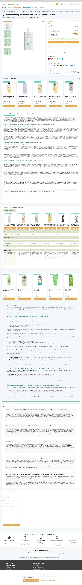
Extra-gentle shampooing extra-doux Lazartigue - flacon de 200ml (9, 97)
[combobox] (37, 4)
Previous (77, 78)
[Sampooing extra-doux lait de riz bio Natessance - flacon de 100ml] (23, 218)
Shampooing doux (45, 11)
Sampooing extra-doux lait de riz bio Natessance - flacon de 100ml (40, 97)
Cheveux (31, 11)
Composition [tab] (31, 114)
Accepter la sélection (31, 580)
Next (79, 78)
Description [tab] (9, 114)
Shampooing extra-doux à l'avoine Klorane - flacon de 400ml (23, 290)
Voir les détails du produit (34, 17)
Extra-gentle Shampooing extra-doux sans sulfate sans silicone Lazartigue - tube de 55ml (55, 97)
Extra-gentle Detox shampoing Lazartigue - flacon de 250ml (63, 225)
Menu (5, 7)
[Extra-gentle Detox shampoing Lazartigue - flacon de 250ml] (63, 218)
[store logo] (8, 4)
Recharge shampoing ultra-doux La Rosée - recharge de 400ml (24, 97)
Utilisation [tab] (20, 114)
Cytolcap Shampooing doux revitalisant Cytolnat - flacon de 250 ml (9, 225)
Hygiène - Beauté (23, 11)
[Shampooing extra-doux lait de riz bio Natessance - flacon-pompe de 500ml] (36, 218)
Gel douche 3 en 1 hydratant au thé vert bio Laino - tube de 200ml (55, 290)
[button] (43, 21)
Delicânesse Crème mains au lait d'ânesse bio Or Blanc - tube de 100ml (70, 97)
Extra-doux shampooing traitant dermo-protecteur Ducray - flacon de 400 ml (9, 290)
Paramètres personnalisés (49, 580)
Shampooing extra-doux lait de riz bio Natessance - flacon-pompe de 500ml (36, 225)
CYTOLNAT (26, 17)
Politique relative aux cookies (28, 577)
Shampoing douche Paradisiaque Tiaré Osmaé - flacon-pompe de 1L (40, 290)
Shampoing (37, 11)
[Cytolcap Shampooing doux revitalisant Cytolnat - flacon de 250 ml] (10, 218)
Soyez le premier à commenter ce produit (10, 17)
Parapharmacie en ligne (12, 11)
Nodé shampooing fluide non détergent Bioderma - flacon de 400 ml (70, 290)
